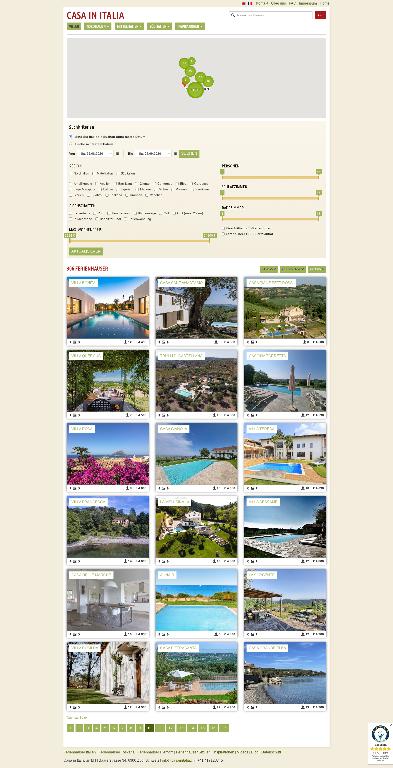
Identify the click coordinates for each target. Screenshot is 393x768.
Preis (314, 269)
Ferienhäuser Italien (79, 752)
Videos (242, 752)
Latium (108, 189)
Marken (145, 189)
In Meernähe (83, 219)
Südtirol (96, 195)
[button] (185, 83)
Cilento (145, 183)
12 (171, 728)
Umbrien (136, 195)
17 (224, 728)
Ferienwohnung (139, 219)
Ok (320, 15)
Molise (163, 189)
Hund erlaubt (121, 213)
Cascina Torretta (267, 356)
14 (192, 728)
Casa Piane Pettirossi (271, 283)
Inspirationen (224, 752)
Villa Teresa (262, 429)
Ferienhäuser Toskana (116, 752)
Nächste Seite (77, 717)
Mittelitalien (105, 173)
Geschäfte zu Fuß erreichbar (248, 228)
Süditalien (128, 173)
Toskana (116, 195)
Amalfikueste (83, 183)
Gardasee (201, 183)
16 (213, 728)
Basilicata (125, 183)
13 (181, 728)
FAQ (292, 3)
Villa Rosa (82, 429)
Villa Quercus (86, 356)
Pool (101, 213)
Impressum (308, 3)
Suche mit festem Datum (94, 144)
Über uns (278, 3)
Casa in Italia (95, 15)
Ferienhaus (82, 213)
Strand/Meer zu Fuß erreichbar (249, 234)
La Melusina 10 (174, 502)
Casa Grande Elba (267, 648)
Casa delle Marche (91, 575)
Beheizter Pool (110, 219)
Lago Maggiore (85, 189)
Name (266, 269)
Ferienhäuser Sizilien (193, 752)
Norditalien (81, 173)
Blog (255, 752)
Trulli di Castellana (181, 356)
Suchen (189, 153)
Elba (183, 183)
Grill (166, 213)
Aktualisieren (86, 251)
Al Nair (167, 575)
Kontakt (262, 3)
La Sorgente (262, 575)
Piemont (182, 189)
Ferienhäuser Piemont (155, 752)
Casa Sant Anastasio (181, 283)
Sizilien (79, 195)
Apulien (105, 183)
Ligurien (126, 189)
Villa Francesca (88, 502)
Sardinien (202, 189)
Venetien (156, 195)
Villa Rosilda (84, 648)
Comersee (164, 183)
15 (203, 728)
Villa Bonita (83, 283)
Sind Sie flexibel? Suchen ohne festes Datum (109, 137)
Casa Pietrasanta (178, 648)
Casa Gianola (173, 429)
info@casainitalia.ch (178, 760)
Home (325, 3)
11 (160, 728)
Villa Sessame (263, 502)
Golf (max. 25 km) (190, 213)
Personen (289, 269)
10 (149, 728)
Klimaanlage (147, 213)
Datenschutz (271, 752)
